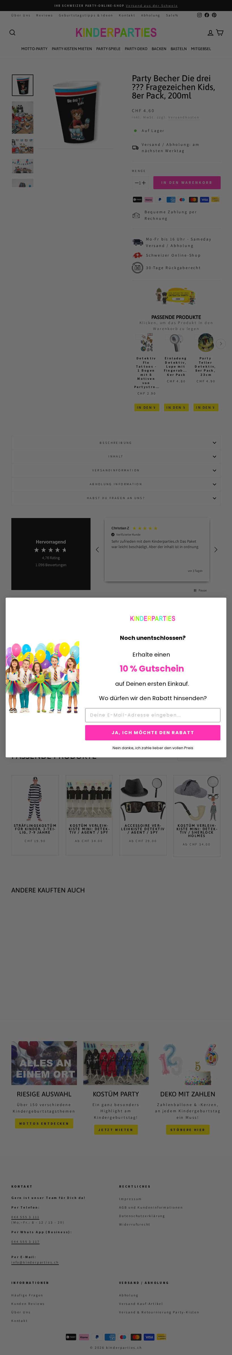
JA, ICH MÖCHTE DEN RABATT (152, 732)
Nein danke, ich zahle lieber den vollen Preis (153, 747)
